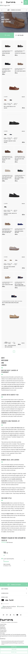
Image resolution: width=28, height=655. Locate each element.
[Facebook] (7, 614)
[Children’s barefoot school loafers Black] (5, 133)
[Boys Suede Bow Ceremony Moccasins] (14, 246)
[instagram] (3, 614)
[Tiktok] (10, 614)
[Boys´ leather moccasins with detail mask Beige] (10, 341)
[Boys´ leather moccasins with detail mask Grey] (13, 341)
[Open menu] (1, 2)
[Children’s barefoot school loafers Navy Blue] (10, 133)
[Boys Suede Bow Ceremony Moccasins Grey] (5, 259)
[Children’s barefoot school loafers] (14, 120)
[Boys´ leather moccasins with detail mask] (14, 314)
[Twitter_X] (14, 614)
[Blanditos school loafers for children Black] (5, 206)
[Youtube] (17, 614)
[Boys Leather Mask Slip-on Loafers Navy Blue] (10, 99)
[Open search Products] (21, 2)
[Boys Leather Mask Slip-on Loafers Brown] (5, 99)
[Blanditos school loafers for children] (14, 193)
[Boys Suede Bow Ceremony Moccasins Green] (10, 259)
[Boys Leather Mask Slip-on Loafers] (14, 86)
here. (4, 644)
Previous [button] (1, 10)
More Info (23, 96)
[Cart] (26, 2)
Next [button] (26, 10)
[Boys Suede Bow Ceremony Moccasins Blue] (16, 259)
